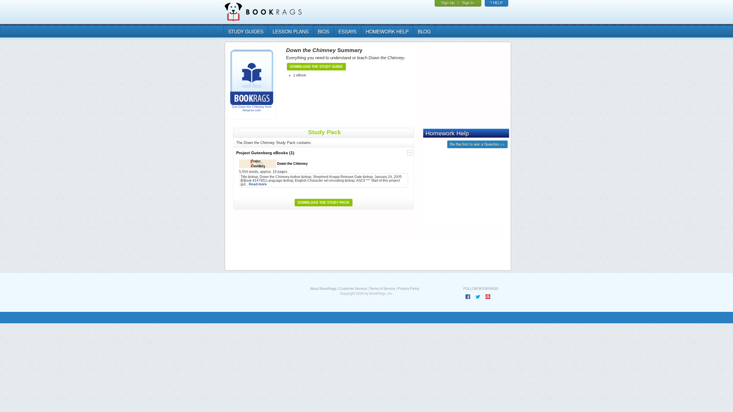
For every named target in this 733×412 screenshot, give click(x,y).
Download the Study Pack (323, 203)
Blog (424, 31)
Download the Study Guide (316, 67)
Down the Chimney (292, 163)
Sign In (468, 2)
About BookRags (323, 288)
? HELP (496, 2)
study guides (245, 31)
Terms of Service (382, 288)
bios (323, 31)
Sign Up (447, 2)
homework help (387, 31)
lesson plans (291, 31)
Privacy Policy (408, 288)
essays (347, 31)
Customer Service (353, 288)
